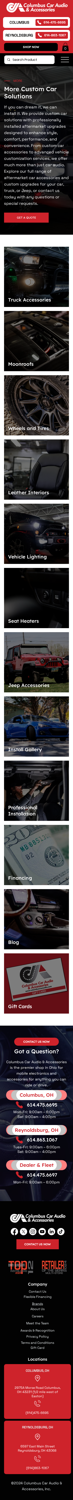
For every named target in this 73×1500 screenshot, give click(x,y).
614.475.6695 (42, 1105)
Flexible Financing (38, 1297)
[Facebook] (14, 1231)
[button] (65, 47)
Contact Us (37, 1291)
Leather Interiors (28, 492)
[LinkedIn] (51, 1231)
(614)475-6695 (37, 1413)
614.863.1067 (42, 1140)
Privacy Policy (37, 1336)
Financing (20, 878)
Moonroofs (21, 364)
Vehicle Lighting (27, 557)
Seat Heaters (23, 621)
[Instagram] (32, 1231)
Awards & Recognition (37, 1330)
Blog (13, 942)
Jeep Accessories (28, 685)
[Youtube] (42, 1231)
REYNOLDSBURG (19, 35)
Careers (37, 1316)
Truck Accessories (29, 300)
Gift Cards (20, 1006)
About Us (37, 1309)
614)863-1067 (38, 1468)
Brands (37, 1304)
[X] (23, 1231)
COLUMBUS (19, 22)
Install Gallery (25, 749)
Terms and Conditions (37, 1343)
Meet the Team (37, 1323)
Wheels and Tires (28, 428)
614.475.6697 (42, 1175)
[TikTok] (60, 1231)
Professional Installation (22, 810)
